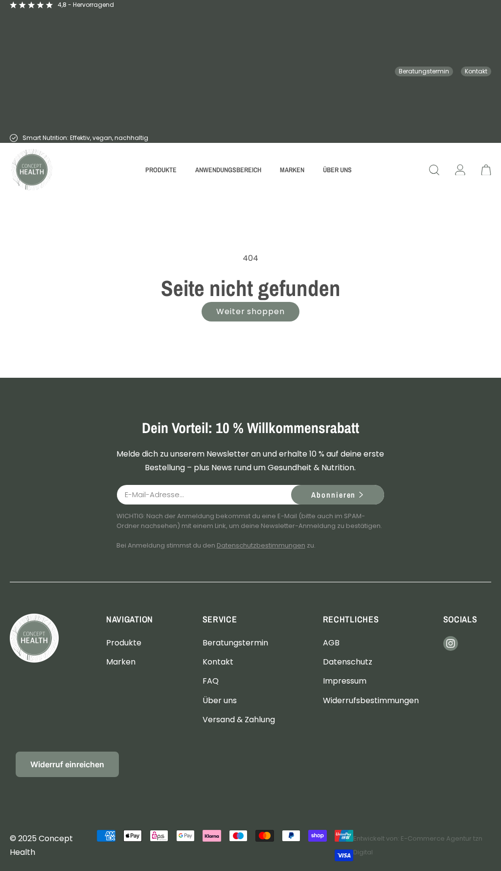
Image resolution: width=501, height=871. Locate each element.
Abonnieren (333, 494)
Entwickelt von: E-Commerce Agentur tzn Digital (417, 845)
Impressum (344, 681)
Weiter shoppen (250, 311)
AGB (331, 642)
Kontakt (476, 71)
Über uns (220, 700)
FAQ (211, 681)
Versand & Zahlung (239, 719)
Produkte (123, 642)
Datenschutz (347, 661)
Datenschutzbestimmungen (261, 545)
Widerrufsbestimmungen (371, 700)
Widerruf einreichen (67, 764)
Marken (121, 661)
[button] (161, 169)
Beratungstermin (424, 71)
